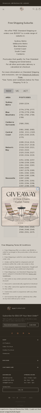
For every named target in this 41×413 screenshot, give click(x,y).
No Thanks (20, 223)
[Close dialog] (37, 189)
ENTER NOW (20, 220)
